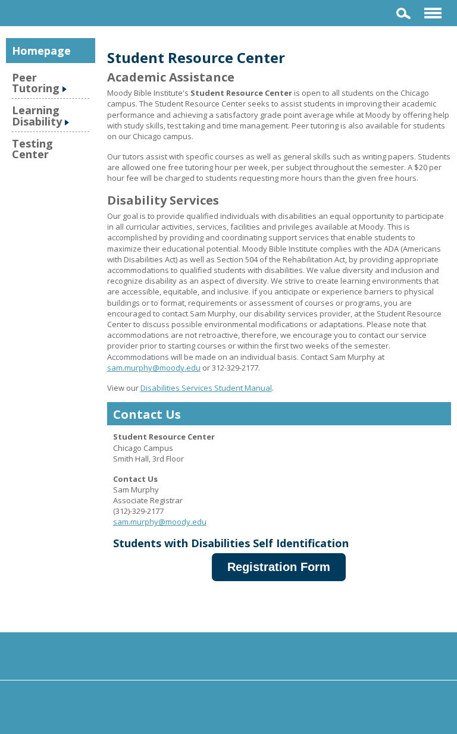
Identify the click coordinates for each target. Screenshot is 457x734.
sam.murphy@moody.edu (154, 367)
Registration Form (278, 566)
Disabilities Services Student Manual (206, 387)
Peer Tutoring (36, 82)
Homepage (41, 50)
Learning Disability (37, 115)
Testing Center (32, 148)
